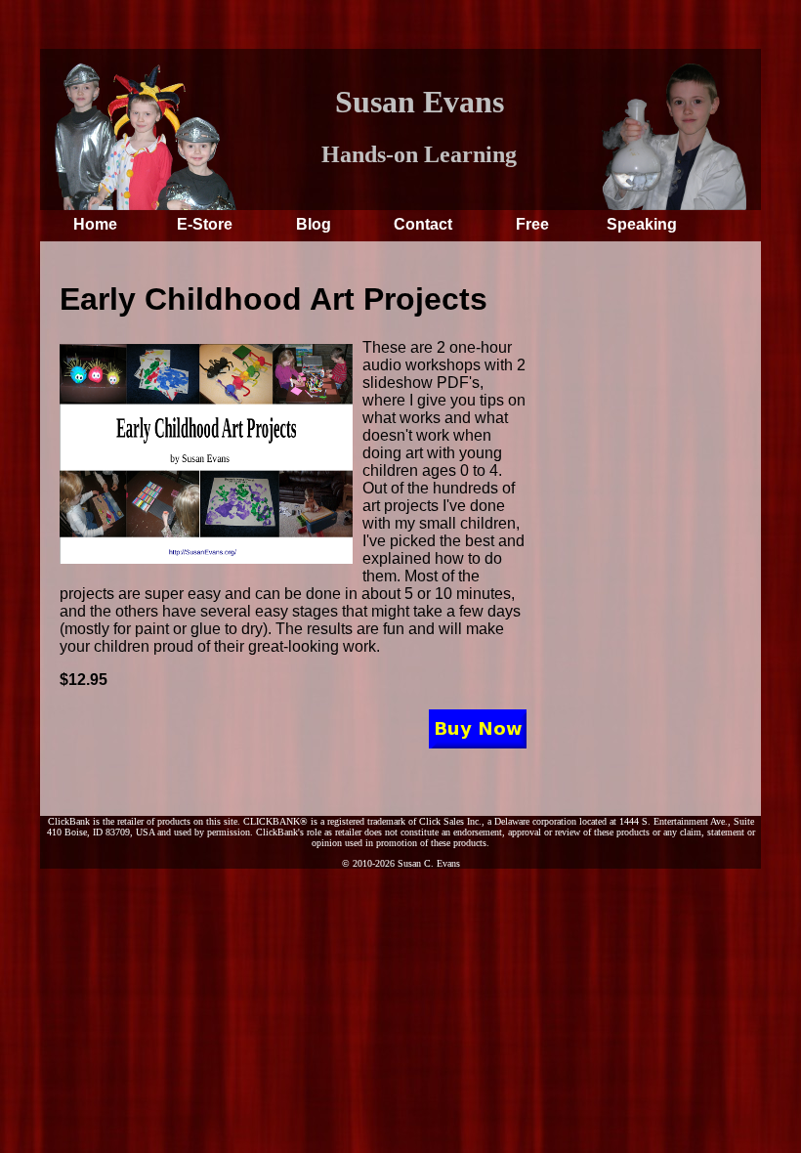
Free (532, 224)
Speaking (642, 224)
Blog (313, 224)
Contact (423, 224)
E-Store (204, 224)
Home (95, 224)
